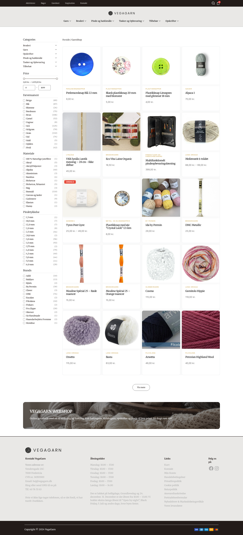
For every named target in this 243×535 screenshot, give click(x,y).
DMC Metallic (193, 225)
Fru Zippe (31, 308)
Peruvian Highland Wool (199, 357)
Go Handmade (33, 315)
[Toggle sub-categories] (56, 45)
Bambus (30, 177)
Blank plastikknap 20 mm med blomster (121, 94)
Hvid (28, 147)
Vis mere (141, 387)
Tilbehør (153, 21)
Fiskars (29, 305)
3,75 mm (30, 246)
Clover (29, 290)
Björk (29, 283)
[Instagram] (217, 468)
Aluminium (31, 173)
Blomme (30, 107)
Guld (28, 140)
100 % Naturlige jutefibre (38, 159)
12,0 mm (30, 224)
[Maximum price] (45, 87)
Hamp (29, 206)
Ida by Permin (154, 225)
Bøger (43, 3)
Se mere (81, 66)
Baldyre (30, 279)
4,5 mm (29, 253)
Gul (27, 137)
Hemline (30, 323)
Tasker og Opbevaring (130, 21)
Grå (28, 126)
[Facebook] (211, 468)
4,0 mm (30, 250)
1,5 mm (29, 217)
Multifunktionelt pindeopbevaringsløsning (161, 162)
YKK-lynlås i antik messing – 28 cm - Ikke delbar (79, 162)
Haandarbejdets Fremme (38, 319)
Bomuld (30, 191)
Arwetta (150, 357)
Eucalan (30, 297)
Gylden (29, 144)
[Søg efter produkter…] (213, 3)
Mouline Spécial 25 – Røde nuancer (81, 292)
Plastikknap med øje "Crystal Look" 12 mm (118, 226)
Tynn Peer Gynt (75, 225)
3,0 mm (29, 239)
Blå (27, 104)
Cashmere (31, 199)
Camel (29, 118)
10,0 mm (30, 221)
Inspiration (70, 3)
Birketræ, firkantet (35, 184)
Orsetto (70, 357)
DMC (28, 294)
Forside (66, 39)
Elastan (29, 202)
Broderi (80, 21)
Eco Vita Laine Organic (119, 158)
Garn (66, 21)
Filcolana (30, 301)
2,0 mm (30, 228)
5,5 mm (29, 261)
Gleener (30, 312)
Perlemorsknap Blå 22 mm (81, 92)
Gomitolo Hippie (195, 291)
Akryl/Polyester (33, 166)
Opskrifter (171, 21)
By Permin (31, 286)
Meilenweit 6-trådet (196, 158)
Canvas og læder (34, 195)
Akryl (29, 162)
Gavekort (55, 3)
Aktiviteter (30, 3)
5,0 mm (29, 257)
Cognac (29, 122)
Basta (109, 357)
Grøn (28, 133)
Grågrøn (30, 129)
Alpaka (29, 170)
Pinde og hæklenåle (101, 21)
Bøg (28, 188)
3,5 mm (29, 243)
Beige (29, 100)
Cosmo (150, 291)
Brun (28, 115)
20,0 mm (30, 235)
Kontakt (83, 3)
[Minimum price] (29, 87)
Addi (28, 276)
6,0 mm (30, 264)
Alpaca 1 (190, 92)
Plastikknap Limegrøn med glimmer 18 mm (159, 94)
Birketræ (30, 180)
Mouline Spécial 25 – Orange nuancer (118, 292)
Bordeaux (31, 111)
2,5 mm (29, 232)
